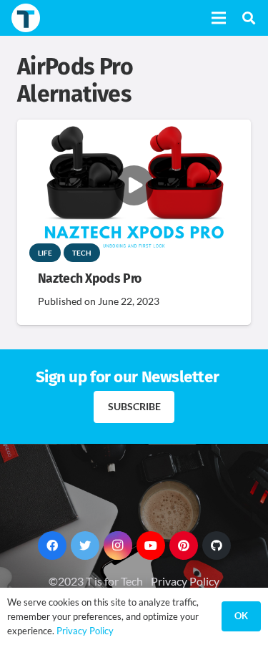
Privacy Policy (185, 581)
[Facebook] (52, 545)
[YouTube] (151, 545)
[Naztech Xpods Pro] (134, 129)
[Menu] (218, 18)
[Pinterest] (183, 545)
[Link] (25, 18)
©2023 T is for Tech (96, 581)
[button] (248, 18)
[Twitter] (85, 545)
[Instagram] (118, 545)
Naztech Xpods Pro (90, 278)
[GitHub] (216, 545)
